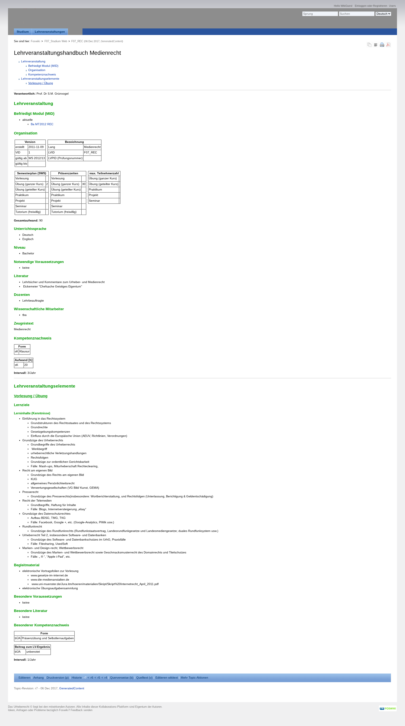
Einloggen (361, 5)
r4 (105, 677)
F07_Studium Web (56, 41)
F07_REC (77, 41)
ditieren (24, 677)
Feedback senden (81, 710)
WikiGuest (346, 5)
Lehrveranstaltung (33, 61)
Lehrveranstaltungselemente (40, 78)
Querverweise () (121, 677)
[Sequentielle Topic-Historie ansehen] (369, 45)
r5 (98, 677)
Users (392, 5)
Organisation (36, 70)
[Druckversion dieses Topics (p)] (382, 45)
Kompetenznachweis (42, 74)
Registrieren (380, 5)
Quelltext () (144, 677)
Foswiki (35, 41)
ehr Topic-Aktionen (194, 677)
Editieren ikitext (166, 677)
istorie (77, 677)
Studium (23, 31)
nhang (38, 677)
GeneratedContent (111, 41)
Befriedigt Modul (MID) (43, 65)
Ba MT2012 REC (42, 124)
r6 (91, 677)
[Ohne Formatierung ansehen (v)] (375, 45)
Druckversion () (58, 677)
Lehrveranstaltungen (50, 31)
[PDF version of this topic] (388, 45)
